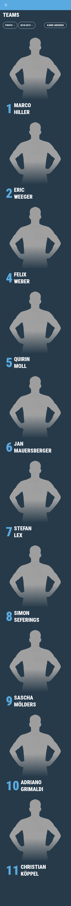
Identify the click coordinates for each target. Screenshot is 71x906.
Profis (9, 25)
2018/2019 (25, 25)
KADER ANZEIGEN (55, 25)
